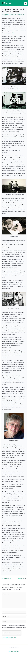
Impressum (11, 651)
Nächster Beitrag (22, 578)
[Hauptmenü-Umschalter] (25, 3)
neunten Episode (9, 33)
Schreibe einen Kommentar (8, 14)
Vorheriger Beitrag (6, 578)
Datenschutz (16, 651)
